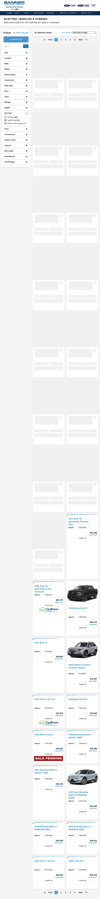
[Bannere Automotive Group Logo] (14, 9)
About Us (86, 13)
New (17, 13)
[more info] (82, 515)
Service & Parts (68, 13)
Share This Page (22, 33)
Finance (50, 13)
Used (26, 13)
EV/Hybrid (39, 13)
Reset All (17, 39)
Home (9, 13)
